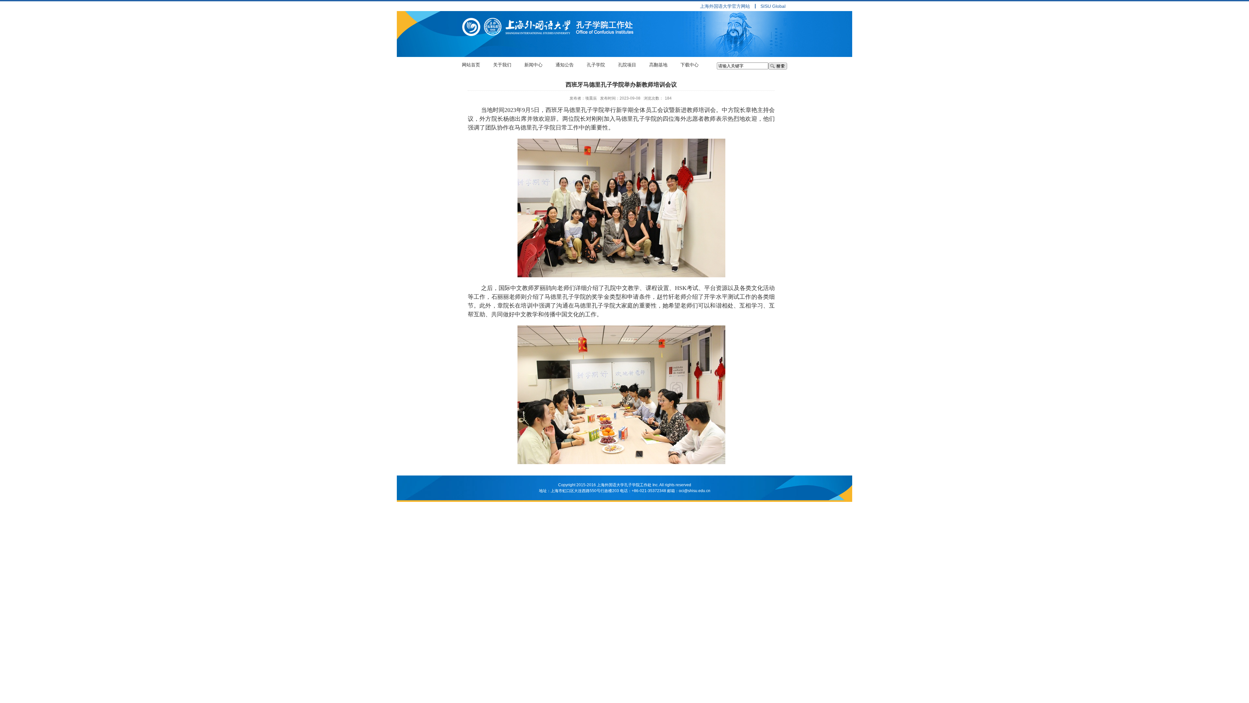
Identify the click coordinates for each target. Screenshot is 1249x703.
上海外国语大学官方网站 (725, 6)
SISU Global (773, 6)
